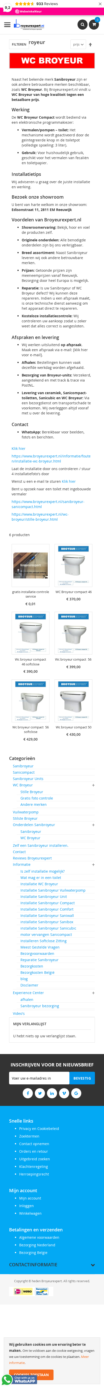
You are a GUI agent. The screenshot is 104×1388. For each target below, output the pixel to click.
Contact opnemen (34, 1143)
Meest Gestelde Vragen (40, 947)
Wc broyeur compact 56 (73, 659)
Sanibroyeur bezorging (39, 1005)
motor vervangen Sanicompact (46, 934)
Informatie (22, 864)
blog (24, 978)
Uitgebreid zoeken (34, 1158)
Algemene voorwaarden (39, 1237)
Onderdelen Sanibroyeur (34, 824)
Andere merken (33, 804)
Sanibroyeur (23, 766)
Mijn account (30, 1198)
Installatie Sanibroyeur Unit (43, 896)
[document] (52, 1360)
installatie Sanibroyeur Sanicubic (48, 928)
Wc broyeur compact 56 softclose (30, 729)
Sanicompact (24, 772)
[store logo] (24, 24)
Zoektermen (29, 1136)
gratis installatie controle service (30, 594)
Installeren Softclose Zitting (43, 940)
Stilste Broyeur (25, 818)
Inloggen (26, 1205)
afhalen (26, 999)
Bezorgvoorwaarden (37, 953)
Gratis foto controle (36, 798)
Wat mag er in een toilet (40, 877)
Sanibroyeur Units (28, 778)
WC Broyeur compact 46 (74, 592)
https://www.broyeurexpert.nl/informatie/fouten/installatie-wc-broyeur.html (51, 459)
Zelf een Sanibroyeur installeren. (40, 845)
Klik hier (18, 448)
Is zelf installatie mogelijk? (42, 871)
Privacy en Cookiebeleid (39, 1128)
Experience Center (28, 992)
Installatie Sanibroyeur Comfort (46, 909)
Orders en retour (33, 1151)
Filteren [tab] (19, 44)
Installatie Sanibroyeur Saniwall (47, 915)
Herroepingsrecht (34, 1174)
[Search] (82, 24)
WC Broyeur (23, 785)
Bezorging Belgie (33, 1252)
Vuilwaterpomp (26, 812)
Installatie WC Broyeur (39, 883)
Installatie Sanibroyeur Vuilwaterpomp (53, 890)
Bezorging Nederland (37, 1245)
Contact (19, 851)
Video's (19, 1013)
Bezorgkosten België (37, 972)
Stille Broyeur (31, 791)
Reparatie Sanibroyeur (39, 959)
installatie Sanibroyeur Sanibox (46, 921)
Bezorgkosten (31, 966)
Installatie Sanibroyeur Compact (47, 902)
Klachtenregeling (33, 1166)
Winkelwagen (30, 1213)
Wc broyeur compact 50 (73, 727)
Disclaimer (29, 985)
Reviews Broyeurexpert (32, 858)
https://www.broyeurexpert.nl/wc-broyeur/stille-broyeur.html (40, 517)
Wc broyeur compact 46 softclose (30, 661)
